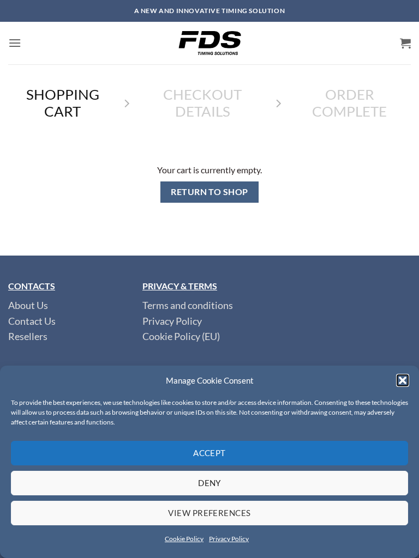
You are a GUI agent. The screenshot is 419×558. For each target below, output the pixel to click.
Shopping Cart (62, 102)
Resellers (27, 336)
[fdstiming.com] (209, 43)
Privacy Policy (229, 539)
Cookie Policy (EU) (181, 336)
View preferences (209, 513)
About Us (28, 305)
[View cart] (405, 43)
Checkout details (202, 102)
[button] (402, 380)
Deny (209, 483)
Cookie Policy (184, 539)
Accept (209, 453)
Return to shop (209, 192)
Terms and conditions (187, 305)
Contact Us (32, 321)
